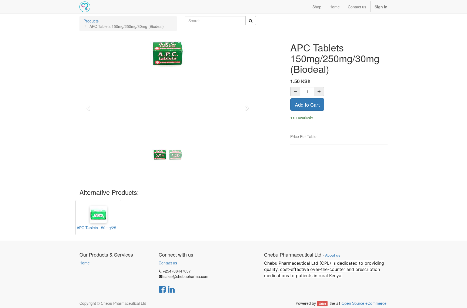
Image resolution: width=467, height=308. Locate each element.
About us (332, 255)
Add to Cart (307, 104)
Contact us (168, 263)
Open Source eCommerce (364, 303)
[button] (90, 106)
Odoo (322, 304)
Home (84, 263)
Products (91, 21)
